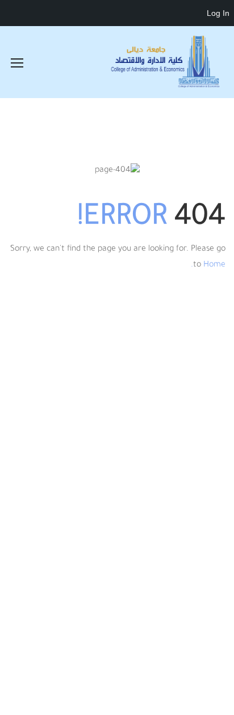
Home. (208, 265)
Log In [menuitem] (218, 13)
